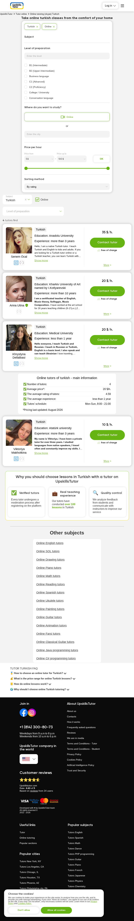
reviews (34, 790)
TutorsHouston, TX (30, 877)
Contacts (71, 716)
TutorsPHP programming (81, 854)
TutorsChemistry (76, 886)
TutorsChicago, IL (29, 872)
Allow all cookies (56, 910)
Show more (41, 260)
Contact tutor (107, 242)
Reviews (71, 732)
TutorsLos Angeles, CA (32, 866)
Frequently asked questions (81, 727)
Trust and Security (76, 770)
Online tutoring (27, 837)
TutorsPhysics (75, 881)
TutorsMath (74, 843)
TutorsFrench (75, 870)
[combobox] (6, 200)
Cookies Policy (74, 759)
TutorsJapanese (76, 875)
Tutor (22, 832)
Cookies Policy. (25, 903)
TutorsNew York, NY (30, 861)
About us (71, 711)
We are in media (75, 738)
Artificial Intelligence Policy (80, 765)
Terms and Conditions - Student (83, 749)
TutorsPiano (74, 864)
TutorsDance (75, 848)
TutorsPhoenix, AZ (29, 883)
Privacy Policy (74, 754)
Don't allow (24, 910)
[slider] (26, 168)
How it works (73, 722)
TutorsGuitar (74, 859)
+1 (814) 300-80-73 (36, 727)
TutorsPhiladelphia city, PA (33, 888)
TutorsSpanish (75, 837)
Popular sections (28, 843)
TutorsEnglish (75, 832)
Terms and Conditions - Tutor (82, 743)
